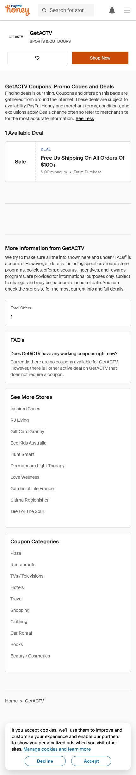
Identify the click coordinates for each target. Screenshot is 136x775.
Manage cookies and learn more (57, 749)
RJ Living (19, 420)
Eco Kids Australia (28, 443)
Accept (91, 761)
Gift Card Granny (27, 431)
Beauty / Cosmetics (30, 656)
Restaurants (22, 564)
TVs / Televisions (26, 576)
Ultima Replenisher (29, 500)
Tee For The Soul (27, 511)
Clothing (18, 621)
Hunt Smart (22, 454)
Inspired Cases (25, 409)
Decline (45, 761)
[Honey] (17, 10)
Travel (16, 599)
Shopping (19, 610)
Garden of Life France (32, 488)
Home (11, 701)
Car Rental (21, 633)
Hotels (17, 587)
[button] (127, 10)
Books (16, 644)
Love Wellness (24, 477)
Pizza (15, 553)
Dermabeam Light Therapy (37, 466)
